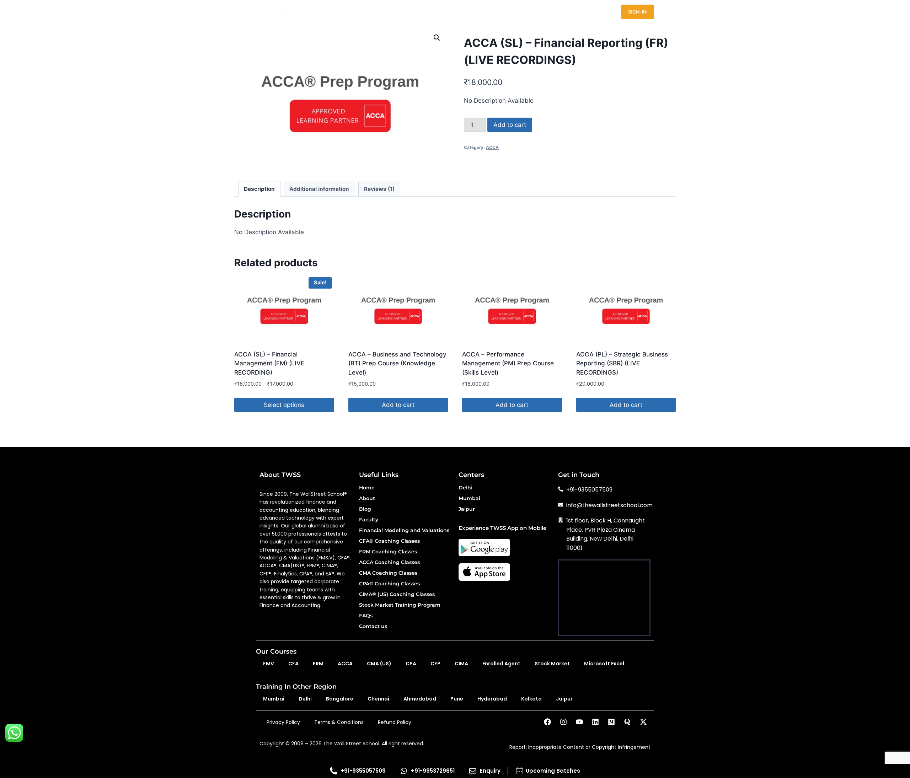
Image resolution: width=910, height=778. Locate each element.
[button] (436, 37)
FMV (268, 663)
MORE (567, 12)
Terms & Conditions (339, 722)
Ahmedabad (419, 698)
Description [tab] (259, 189)
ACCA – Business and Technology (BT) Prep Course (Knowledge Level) (397, 363)
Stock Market (552, 663)
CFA (293, 663)
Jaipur (467, 509)
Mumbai (469, 498)
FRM (318, 663)
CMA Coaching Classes (388, 573)
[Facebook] (547, 722)
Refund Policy (394, 722)
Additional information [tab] (319, 189)
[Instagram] (563, 722)
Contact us (373, 626)
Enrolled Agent (501, 663)
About (367, 498)
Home (367, 488)
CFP (435, 663)
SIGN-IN (637, 12)
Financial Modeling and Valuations (404, 530)
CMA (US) (379, 663)
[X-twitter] (643, 722)
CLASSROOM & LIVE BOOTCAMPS (363, 12)
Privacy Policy (283, 722)
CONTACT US (603, 12)
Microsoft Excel (604, 663)
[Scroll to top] (895, 750)
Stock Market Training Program (399, 605)
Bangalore (339, 698)
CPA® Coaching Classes (389, 584)
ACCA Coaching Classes (389, 562)
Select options (284, 404)
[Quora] (627, 722)
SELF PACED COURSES (445, 12)
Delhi (465, 488)
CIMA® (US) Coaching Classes (397, 594)
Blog (365, 509)
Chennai (378, 698)
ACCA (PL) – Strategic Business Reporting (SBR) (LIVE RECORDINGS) (622, 363)
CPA (411, 663)
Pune (456, 698)
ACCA (492, 147)
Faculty (368, 520)
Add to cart (509, 124)
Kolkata (531, 698)
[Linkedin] (595, 722)
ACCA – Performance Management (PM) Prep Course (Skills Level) (508, 363)
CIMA (461, 663)
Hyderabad (492, 698)
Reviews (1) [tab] (379, 189)
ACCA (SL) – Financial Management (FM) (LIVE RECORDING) (269, 363)
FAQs (366, 616)
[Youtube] (579, 722)
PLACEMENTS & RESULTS (516, 12)
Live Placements (631, 25)
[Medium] (611, 722)
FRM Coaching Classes (388, 552)
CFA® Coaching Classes (389, 541)
